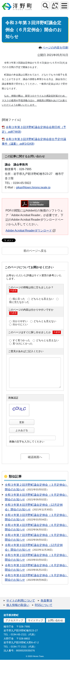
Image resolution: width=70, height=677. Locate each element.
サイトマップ (35, 620)
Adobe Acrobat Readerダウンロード (29, 230)
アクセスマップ (14, 620)
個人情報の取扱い (17, 605)
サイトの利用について (20, 600)
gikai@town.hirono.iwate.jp (33, 187)
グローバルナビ (64, 6)
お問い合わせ (55, 620)
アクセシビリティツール (55, 6)
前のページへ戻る (35, 250)
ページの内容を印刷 (55, 47)
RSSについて (43, 605)
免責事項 (46, 600)
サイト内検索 (46, 6)
